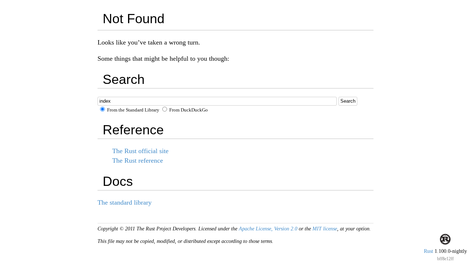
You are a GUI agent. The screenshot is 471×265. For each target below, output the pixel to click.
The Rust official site (140, 151)
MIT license (324, 229)
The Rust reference (137, 160)
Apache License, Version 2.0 (268, 229)
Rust (428, 251)
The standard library (125, 202)
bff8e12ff (445, 259)
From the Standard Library (132, 110)
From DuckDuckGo (188, 110)
